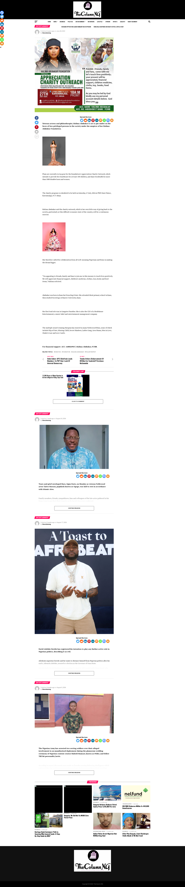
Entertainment (80, 22)
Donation (58, 352)
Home (49, 22)
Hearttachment (132, 22)
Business (62, 22)
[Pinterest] (93, 120)
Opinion (108, 22)
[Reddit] (85, 120)
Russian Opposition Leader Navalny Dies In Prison (76, 27)
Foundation (66, 352)
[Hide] (1, 47)
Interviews (91, 22)
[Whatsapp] (104, 120)
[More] (112, 120)
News (55, 22)
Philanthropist (90, 352)
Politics (70, 22)
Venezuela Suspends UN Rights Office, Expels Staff (109, 27)
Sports (115, 22)
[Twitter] (81, 120)
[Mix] (100, 120)
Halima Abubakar (78, 352)
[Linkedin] (89, 120)
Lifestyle (99, 22)
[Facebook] (108, 120)
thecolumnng (46, 33)
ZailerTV (122, 22)
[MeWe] (96, 120)
